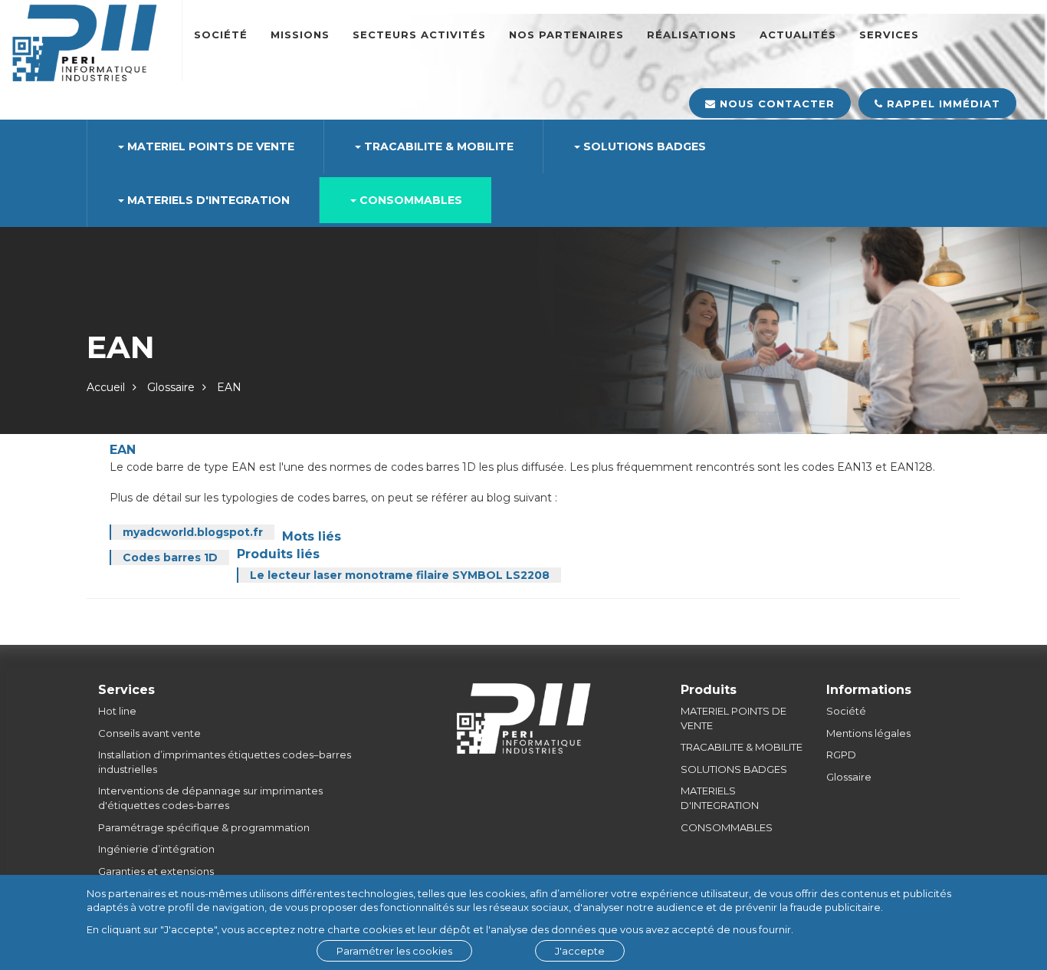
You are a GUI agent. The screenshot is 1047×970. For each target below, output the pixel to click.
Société (221, 34)
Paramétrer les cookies (394, 951)
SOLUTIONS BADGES (734, 769)
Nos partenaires (566, 34)
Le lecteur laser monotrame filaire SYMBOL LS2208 (400, 575)
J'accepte (580, 951)
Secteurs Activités (419, 34)
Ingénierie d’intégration (156, 849)
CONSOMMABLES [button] (409, 200)
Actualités (798, 34)
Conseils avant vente (149, 733)
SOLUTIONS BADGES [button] (643, 146)
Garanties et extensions (156, 871)
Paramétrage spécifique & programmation (204, 827)
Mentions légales (868, 733)
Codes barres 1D (170, 557)
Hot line (117, 711)
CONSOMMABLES (727, 827)
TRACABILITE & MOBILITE (741, 747)
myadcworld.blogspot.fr (193, 532)
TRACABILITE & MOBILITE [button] (437, 146)
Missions (300, 34)
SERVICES (889, 34)
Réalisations (692, 34)
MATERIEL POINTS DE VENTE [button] (209, 146)
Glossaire (171, 387)
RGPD (841, 754)
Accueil (106, 387)
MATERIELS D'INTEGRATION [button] (207, 200)
